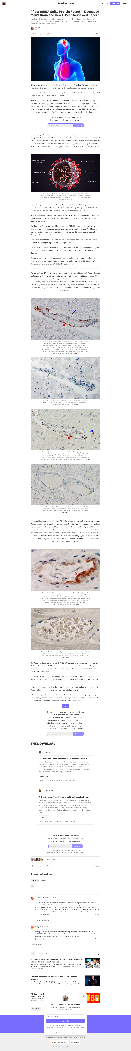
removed (57, 676)
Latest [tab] (38, 954)
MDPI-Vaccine (74, 353)
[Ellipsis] (99, 897)
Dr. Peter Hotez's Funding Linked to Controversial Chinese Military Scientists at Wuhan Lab (56, 960)
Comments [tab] (35, 880)
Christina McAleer (41, 898)
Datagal (37, 927)
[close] (83, 996)
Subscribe (115, 3)
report (45, 100)
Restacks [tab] (43, 880)
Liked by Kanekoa (41, 900)
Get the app (75, 1042)
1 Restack (53, 859)
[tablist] (39, 880)
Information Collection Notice (64, 1027)
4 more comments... (37, 944)
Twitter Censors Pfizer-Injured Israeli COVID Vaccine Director (54, 978)
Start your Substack (60, 1042)
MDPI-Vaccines (85, 460)
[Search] (103, 3)
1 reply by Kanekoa (43, 920)
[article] (65, 965)
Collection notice (79, 1037)
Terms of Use (74, 1025)
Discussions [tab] (45, 954)
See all (34, 1009)
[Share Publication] (107, 3)
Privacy (66, 1037)
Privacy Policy (80, 1027)
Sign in (125, 3)
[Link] (27, 743)
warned (95, 663)
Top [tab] (33, 954)
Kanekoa (37, 27)
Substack (56, 1047)
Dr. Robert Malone (38, 663)
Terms (71, 1037)
